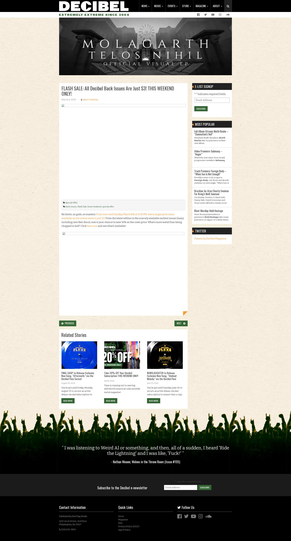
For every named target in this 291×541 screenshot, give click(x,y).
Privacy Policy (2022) (128, 526)
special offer (108, 206)
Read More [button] (68, 400)
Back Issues (71, 206)
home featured (94, 206)
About (217, 6)
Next (180, 323)
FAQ (120, 523)
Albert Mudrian (90, 99)
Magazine (201, 6)
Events (172, 6)
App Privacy (124, 530)
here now (92, 226)
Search (229, 9)
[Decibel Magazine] (94, 5)
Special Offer (71, 203)
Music (158, 6)
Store (185, 6)
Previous (69, 323)
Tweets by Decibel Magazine (210, 238)
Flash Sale (82, 206)
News (145, 6)
